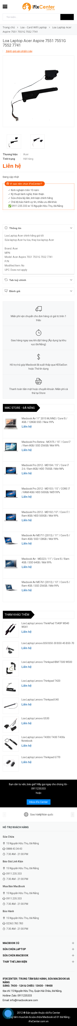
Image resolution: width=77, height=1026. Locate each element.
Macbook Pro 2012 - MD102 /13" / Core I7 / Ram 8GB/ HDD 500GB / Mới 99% (46, 514)
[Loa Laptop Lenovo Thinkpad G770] (11, 763)
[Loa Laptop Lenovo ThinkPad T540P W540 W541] (11, 630)
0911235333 (38, 788)
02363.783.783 (14, 923)
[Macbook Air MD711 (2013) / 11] (11, 541)
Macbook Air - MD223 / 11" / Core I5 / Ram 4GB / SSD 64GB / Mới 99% (45, 560)
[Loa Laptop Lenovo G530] (11, 725)
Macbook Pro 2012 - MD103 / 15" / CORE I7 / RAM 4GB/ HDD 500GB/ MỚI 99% (46, 490)
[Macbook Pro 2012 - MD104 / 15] (11, 470)
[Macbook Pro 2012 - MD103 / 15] (11, 494)
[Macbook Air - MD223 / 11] (11, 564)
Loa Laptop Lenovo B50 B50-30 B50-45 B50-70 (47, 643)
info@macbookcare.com (24, 1000)
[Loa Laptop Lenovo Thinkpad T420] (11, 687)
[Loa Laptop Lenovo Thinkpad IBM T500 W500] (11, 668)
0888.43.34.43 (14, 848)
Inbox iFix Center (38, 802)
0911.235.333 (14, 873)
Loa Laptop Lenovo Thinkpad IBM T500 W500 (46, 662)
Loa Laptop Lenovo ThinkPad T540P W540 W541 (45, 625)
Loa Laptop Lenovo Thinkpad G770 (40, 757)
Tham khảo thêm (17, 614)
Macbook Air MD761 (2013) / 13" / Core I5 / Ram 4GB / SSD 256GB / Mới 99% (46, 584)
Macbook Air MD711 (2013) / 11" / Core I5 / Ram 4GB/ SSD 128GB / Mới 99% (46, 537)
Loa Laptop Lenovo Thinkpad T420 (40, 680)
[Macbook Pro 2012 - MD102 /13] (11, 517)
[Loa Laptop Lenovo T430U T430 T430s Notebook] (11, 743)
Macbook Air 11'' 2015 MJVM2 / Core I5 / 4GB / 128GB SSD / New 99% (44, 420)
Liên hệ (27, 426)
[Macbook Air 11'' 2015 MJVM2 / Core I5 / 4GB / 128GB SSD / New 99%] (11, 424)
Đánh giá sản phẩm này (19, 51)
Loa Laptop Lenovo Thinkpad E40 (40, 699)
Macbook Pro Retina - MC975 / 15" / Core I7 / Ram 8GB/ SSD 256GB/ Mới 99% (46, 443)
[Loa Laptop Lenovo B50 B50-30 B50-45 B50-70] (11, 649)
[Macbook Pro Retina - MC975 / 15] (11, 447)
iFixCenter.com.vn (39, 1021)
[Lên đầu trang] (69, 1015)
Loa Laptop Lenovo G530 (35, 718)
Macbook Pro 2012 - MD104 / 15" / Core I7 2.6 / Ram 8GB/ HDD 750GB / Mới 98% (45, 467)
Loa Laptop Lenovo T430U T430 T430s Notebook (43, 739)
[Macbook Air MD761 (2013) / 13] (11, 587)
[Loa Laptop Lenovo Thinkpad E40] (11, 706)
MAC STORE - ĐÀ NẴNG (20, 408)
